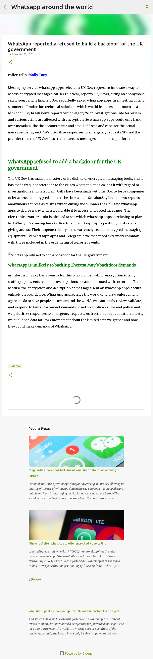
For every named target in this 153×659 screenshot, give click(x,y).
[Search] (98, 7)
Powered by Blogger (79, 653)
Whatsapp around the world (52, 6)
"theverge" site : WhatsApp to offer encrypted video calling (67, 543)
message (15, 365)
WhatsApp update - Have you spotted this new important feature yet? (74, 611)
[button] (10, 62)
